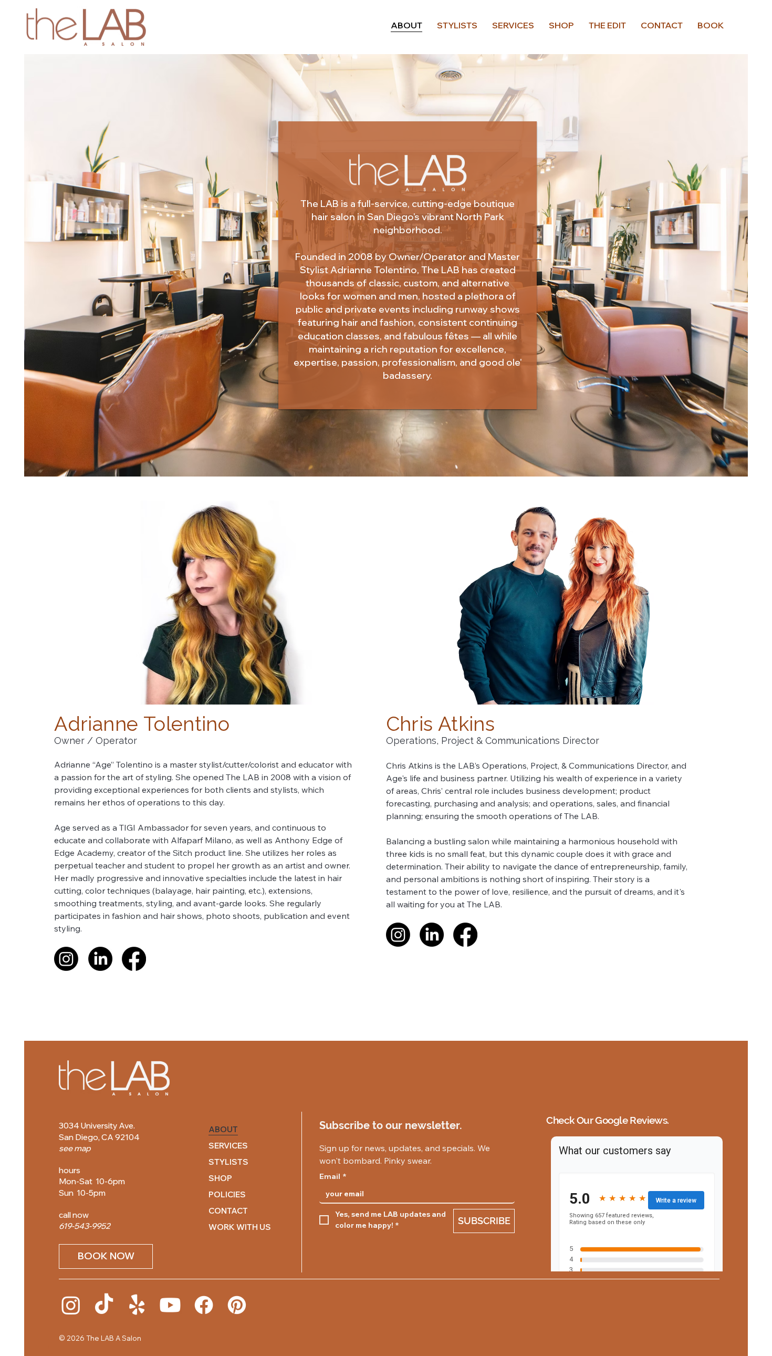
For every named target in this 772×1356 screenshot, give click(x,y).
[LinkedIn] (100, 959)
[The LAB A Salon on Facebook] (204, 1305)
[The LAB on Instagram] (71, 1305)
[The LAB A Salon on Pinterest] (237, 1305)
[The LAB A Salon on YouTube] (170, 1305)
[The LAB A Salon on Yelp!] (137, 1305)
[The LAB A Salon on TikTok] (104, 1305)
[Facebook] (134, 959)
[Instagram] (66, 959)
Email (333, 1176)
